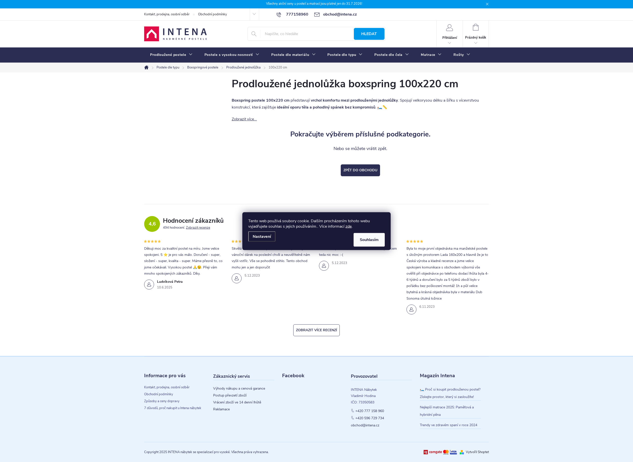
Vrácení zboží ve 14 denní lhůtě (237, 402)
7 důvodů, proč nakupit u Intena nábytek (172, 408)
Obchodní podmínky (212, 14)
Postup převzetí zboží (230, 395)
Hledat (369, 34)
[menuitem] (171, 55)
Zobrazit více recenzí (316, 330)
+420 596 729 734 (369, 418)
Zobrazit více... (244, 119)
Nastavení (262, 236)
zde (348, 226)
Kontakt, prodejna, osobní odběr (167, 14)
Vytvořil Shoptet (477, 452)
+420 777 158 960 (369, 411)
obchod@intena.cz (365, 425)
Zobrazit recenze (198, 227)
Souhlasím (369, 239)
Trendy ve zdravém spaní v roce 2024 (448, 425)
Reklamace (221, 409)
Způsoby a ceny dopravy (162, 401)
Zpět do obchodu (360, 170)
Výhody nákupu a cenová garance (239, 389)
